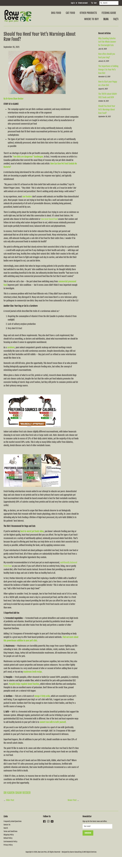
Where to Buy (91, 19)
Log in (73, 3)
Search (6, 828)
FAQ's (115, 19)
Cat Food (70, 12)
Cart (95, 3)
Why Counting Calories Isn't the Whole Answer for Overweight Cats (107, 42)
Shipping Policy (9, 835)
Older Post (10, 800)
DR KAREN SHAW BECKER (17, 793)
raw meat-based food (49, 219)
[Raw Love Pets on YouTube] (52, 822)
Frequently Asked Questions (13, 821)
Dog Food (56, 12)
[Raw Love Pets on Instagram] (48, 822)
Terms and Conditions (10, 831)
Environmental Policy (10, 841)
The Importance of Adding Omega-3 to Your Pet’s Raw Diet (108, 69)
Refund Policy (8, 838)
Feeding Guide (109, 12)
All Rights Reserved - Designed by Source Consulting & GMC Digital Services (72, 852)
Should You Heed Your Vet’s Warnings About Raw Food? (106, 109)
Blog (105, 19)
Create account (83, 3)
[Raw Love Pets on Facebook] (44, 822)
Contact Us (7, 825)
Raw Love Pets (42, 852)
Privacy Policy (8, 845)
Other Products (88, 12)
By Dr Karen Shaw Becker (13, 98)
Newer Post (72, 800)
